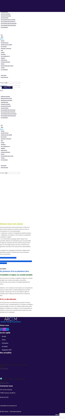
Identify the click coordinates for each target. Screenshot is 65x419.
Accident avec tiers (4, 42)
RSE (1, 35)
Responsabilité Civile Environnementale (8, 23)
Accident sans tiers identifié (6, 44)
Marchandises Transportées (6, 100)
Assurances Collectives (5, 13)
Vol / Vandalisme (4, 69)
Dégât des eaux (4, 60)
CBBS (2, 37)
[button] (14, 33)
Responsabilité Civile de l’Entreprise (8, 21)
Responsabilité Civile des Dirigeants (8, 19)
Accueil (1, 92)
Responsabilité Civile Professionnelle (8, 25)
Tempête (2, 67)
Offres (1, 94)
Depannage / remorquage (6, 48)
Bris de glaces (4, 46)
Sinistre (1, 38)
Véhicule (2, 40)
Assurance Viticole (4, 17)
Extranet (2, 73)
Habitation (3, 58)
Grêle (2, 50)
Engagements (3, 33)
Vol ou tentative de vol (5, 56)
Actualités (2, 31)
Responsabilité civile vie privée (7, 65)
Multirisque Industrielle (5, 96)
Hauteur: (2, 82)
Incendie (2, 52)
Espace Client (3, 75)
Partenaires (2, 29)
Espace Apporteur (4, 77)
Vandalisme (3, 54)
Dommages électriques (5, 61)
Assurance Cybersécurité (6, 15)
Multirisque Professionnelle (6, 98)
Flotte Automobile (4, 12)
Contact (1, 71)
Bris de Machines (4, 27)
